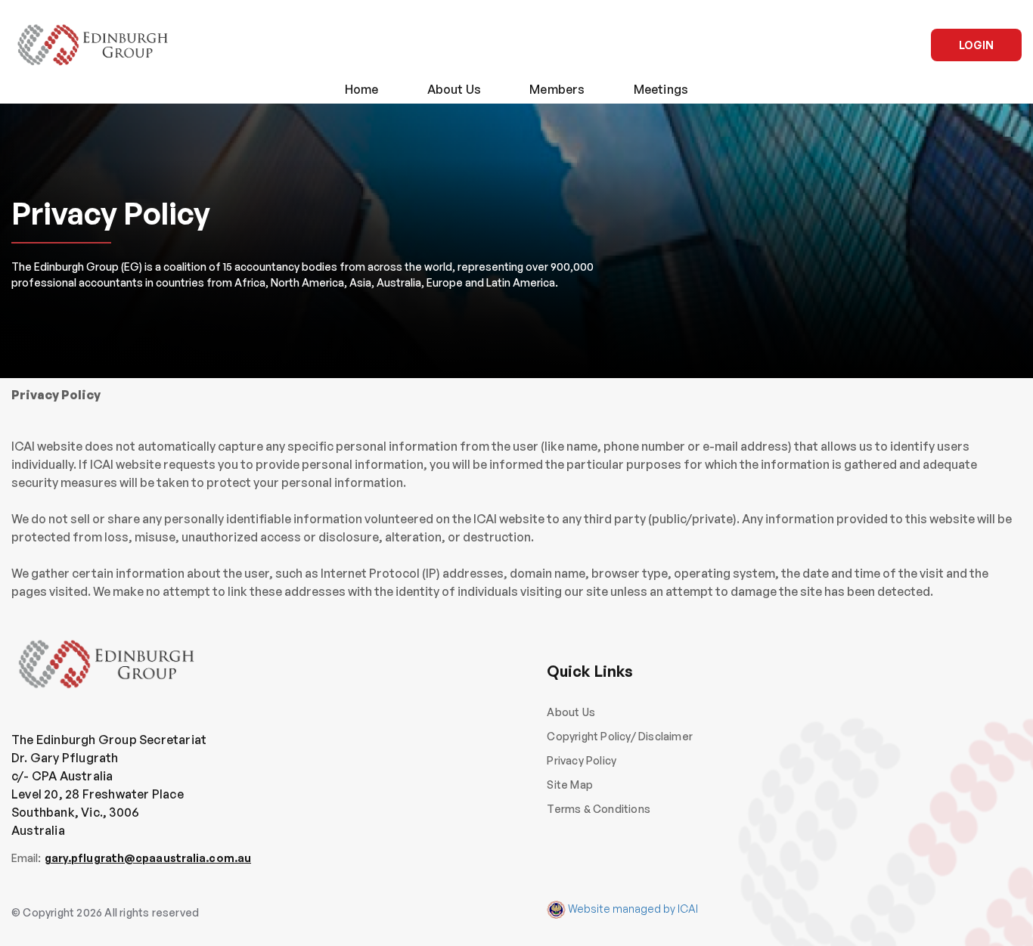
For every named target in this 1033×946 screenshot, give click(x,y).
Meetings (661, 89)
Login (976, 45)
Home (362, 89)
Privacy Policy (581, 760)
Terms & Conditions (598, 808)
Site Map (570, 784)
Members (557, 89)
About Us (454, 89)
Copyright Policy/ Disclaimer (620, 736)
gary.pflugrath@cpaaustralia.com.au (148, 857)
